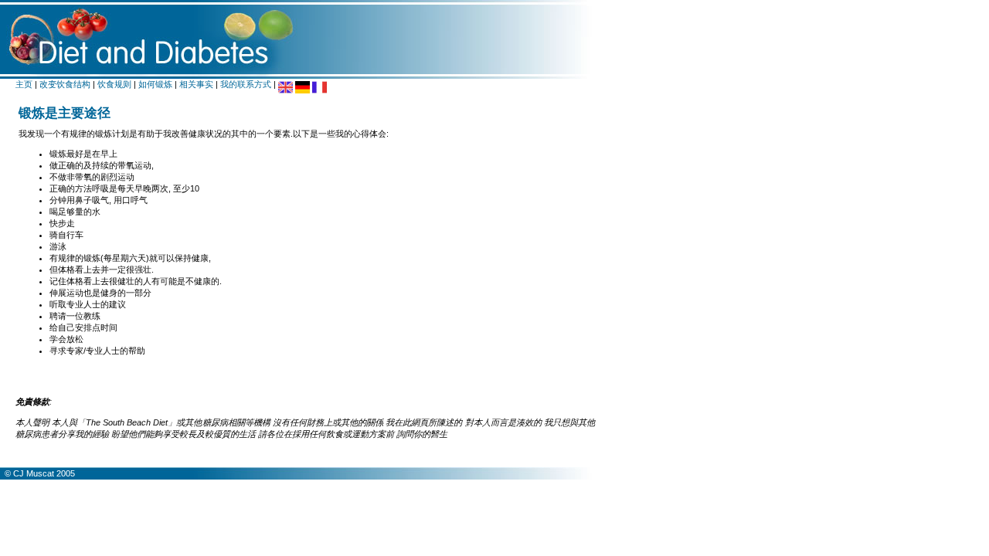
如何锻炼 (155, 84)
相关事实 (196, 84)
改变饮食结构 (64, 84)
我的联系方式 (245, 84)
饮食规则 (114, 84)
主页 (23, 84)
